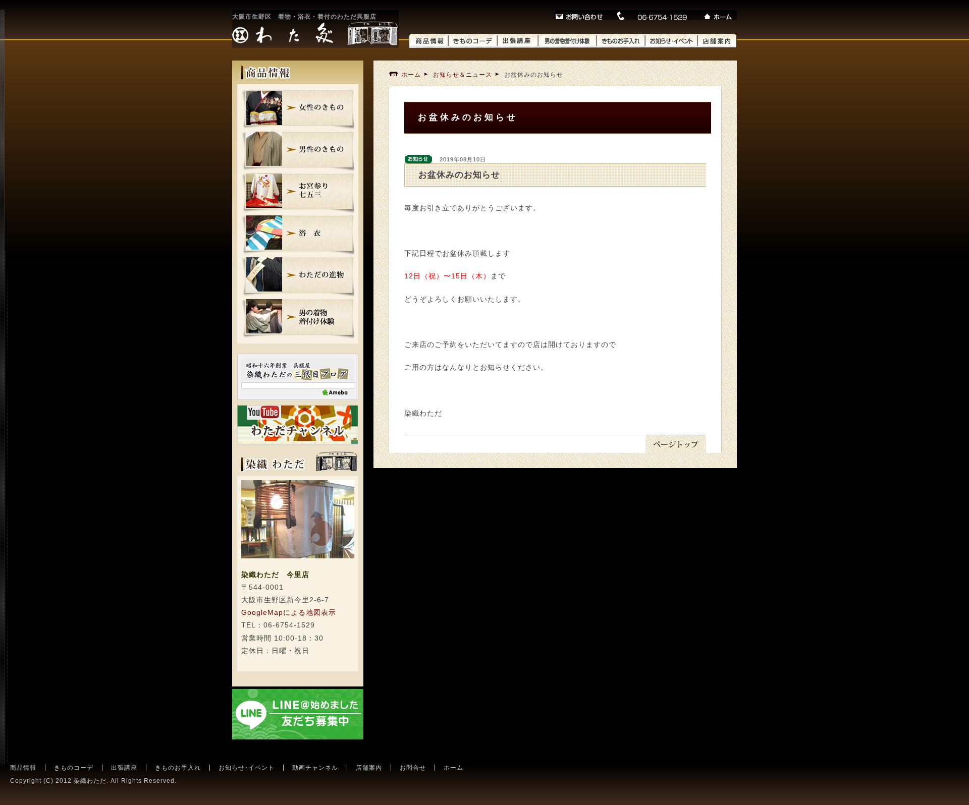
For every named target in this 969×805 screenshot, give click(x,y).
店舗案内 (369, 767)
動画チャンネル (315, 767)
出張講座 (124, 767)
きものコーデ (73, 767)
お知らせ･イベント (247, 767)
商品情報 (23, 767)
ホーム (411, 74)
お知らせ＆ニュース (462, 74)
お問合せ (413, 767)
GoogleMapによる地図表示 (288, 612)
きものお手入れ (178, 767)
